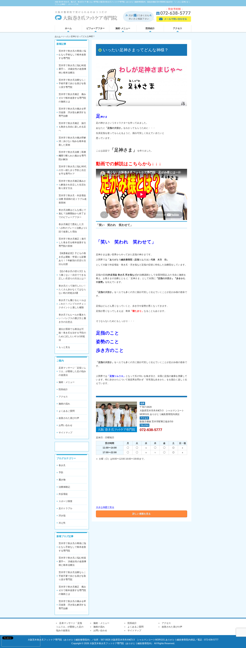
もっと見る (64, 347)
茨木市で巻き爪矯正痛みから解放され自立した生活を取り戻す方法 (72, 184)
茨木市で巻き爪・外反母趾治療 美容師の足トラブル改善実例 (73, 199)
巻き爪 (62, 465)
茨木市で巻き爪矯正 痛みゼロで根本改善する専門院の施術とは (72, 98)
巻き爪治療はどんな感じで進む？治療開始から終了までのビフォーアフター (72, 213)
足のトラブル (65, 508)
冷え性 (62, 523)
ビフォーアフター (95, 28)
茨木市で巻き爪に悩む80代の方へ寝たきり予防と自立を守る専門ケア (72, 170)
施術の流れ (64, 404)
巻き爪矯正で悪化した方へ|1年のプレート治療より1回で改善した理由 (73, 228)
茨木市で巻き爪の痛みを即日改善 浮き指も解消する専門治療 (72, 112)
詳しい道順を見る (141, 514)
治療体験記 (64, 487)
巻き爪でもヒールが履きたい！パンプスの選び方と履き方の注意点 (72, 318)
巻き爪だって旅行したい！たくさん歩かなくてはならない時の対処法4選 (72, 289)
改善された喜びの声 (69, 418)
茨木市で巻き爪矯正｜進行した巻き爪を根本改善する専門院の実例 (72, 242)
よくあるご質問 (67, 411)
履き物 (62, 479)
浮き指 (62, 515)
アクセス (177, 28)
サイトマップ (65, 432)
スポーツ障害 (65, 501)
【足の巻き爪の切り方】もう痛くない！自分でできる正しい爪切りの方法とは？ (72, 275)
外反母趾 (63, 494)
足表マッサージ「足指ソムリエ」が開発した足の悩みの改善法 (72, 371)
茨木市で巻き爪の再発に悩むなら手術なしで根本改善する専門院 (72, 54)
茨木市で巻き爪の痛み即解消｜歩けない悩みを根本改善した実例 (72, 141)
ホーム (68, 28)
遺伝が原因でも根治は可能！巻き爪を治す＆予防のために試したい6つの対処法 (72, 334)
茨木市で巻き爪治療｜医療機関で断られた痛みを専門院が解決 (72, 155)
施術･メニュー (122, 28)
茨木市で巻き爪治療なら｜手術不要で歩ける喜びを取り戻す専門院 (72, 83)
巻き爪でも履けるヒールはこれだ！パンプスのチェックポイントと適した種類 (72, 304)
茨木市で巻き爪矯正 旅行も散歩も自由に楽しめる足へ (72, 127)
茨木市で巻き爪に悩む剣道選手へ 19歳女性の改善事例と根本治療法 (72, 69)
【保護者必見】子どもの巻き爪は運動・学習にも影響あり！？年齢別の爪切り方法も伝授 (72, 258)
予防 (61, 472)
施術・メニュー (67, 382)
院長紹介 (150, 28)
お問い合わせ (65, 425)
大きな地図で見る (105, 507)
